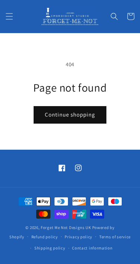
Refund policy (44, 236)
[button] (9, 16)
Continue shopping (70, 114)
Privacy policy (78, 236)
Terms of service (115, 236)
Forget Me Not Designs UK (66, 227)
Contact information (92, 248)
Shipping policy (49, 248)
